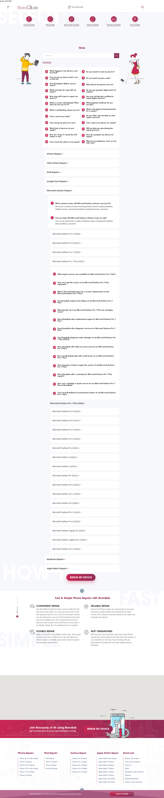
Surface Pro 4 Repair (79, 772)
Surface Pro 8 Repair (79, 758)
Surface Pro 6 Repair (79, 765)
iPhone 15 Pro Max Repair (29, 758)
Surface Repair (78, 753)
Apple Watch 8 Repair (106, 765)
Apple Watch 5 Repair (106, 775)
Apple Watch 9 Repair (106, 762)
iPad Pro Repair (51, 762)
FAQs (127, 768)
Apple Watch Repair (107, 753)
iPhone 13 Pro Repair (27, 772)
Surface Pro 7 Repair (79, 762)
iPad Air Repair (51, 765)
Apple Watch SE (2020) (107, 782)
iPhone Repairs (26, 753)
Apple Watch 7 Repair (106, 768)
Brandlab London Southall (134, 772)
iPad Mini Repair (52, 768)
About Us (128, 765)
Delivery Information (132, 758)
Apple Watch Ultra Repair (107, 758)
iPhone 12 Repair (26, 775)
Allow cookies (122, 794)
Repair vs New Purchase (133, 782)
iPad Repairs (51, 753)
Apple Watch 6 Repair (106, 772)
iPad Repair (50, 758)
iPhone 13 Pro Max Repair (29, 768)
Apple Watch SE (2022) (107, 779)
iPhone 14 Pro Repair (27, 765)
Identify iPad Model (131, 779)
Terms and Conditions (132, 762)
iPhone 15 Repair (26, 762)
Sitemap (128, 775)
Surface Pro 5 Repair (79, 768)
